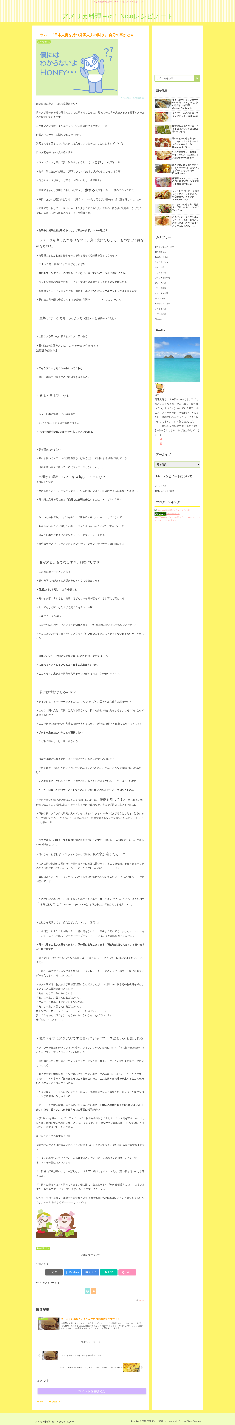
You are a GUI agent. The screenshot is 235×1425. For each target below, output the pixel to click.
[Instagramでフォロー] (161, 443)
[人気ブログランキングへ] (160, 514)
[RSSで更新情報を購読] (93, 1291)
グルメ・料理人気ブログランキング (181, 517)
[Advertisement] (177, 52)
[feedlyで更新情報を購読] (87, 1291)
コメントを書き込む (92, 1391)
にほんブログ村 (184, 510)
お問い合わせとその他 (164, 491)
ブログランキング (173, 514)
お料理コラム (44, 1248)
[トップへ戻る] (231, 1421)
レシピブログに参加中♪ (168, 520)
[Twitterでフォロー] (161, 439)
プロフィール (160, 486)
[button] (127, 1272)
